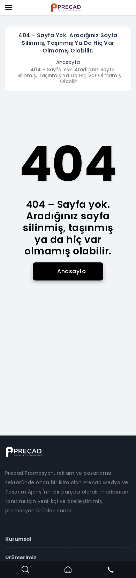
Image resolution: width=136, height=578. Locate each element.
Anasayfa (68, 62)
